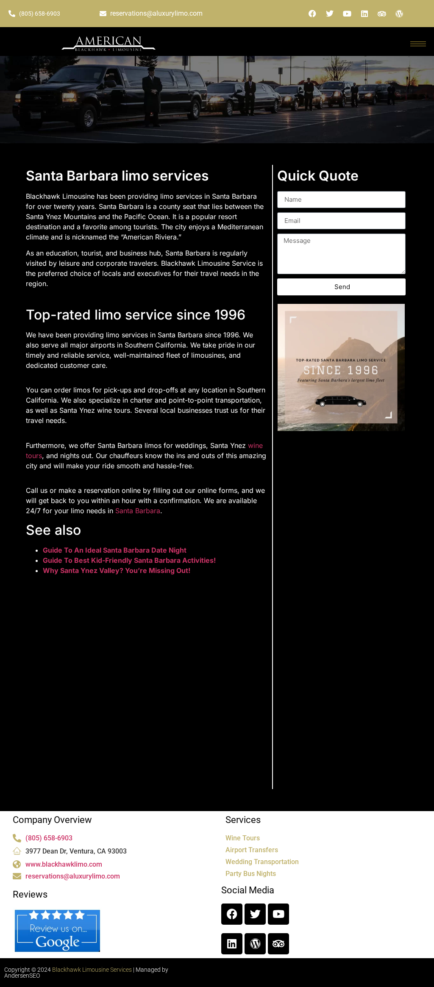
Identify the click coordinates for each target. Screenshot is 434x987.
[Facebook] (312, 13)
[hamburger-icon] (418, 44)
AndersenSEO (22, 975)
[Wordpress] (399, 13)
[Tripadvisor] (381, 13)
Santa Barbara (137, 510)
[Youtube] (347, 13)
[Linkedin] (364, 13)
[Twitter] (329, 13)
